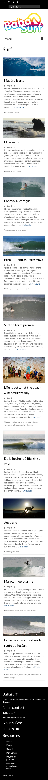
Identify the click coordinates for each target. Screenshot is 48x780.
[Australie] (24, 508)
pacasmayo (13, 289)
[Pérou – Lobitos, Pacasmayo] (24, 246)
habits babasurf (32, 422)
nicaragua (8, 230)
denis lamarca (9, 611)
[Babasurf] (24, 23)
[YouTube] (17, 729)
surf (22, 425)
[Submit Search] (11, 6)
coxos (7, 675)
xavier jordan (22, 230)
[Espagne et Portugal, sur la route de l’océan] (24, 626)
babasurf (8, 422)
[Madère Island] (24, 66)
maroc (34, 611)
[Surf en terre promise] (24, 308)
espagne (27, 675)
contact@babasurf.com (15, 717)
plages (18, 425)
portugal (12, 678)
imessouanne (19, 611)
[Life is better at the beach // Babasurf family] (24, 370)
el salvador (8, 171)
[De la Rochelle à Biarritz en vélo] (24, 443)
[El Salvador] (24, 128)
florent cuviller (35, 675)
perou (20, 289)
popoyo (14, 230)
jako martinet (9, 112)
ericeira (21, 675)
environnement (22, 422)
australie (8, 552)
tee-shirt (26, 425)
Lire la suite (19, 107)
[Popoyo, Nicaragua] (24, 187)
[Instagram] (9, 729)
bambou (14, 422)
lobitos (7, 289)
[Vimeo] (13, 729)
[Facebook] (5, 729)
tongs (31, 425)
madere (16, 112)
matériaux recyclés (9, 425)
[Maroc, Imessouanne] (24, 567)
